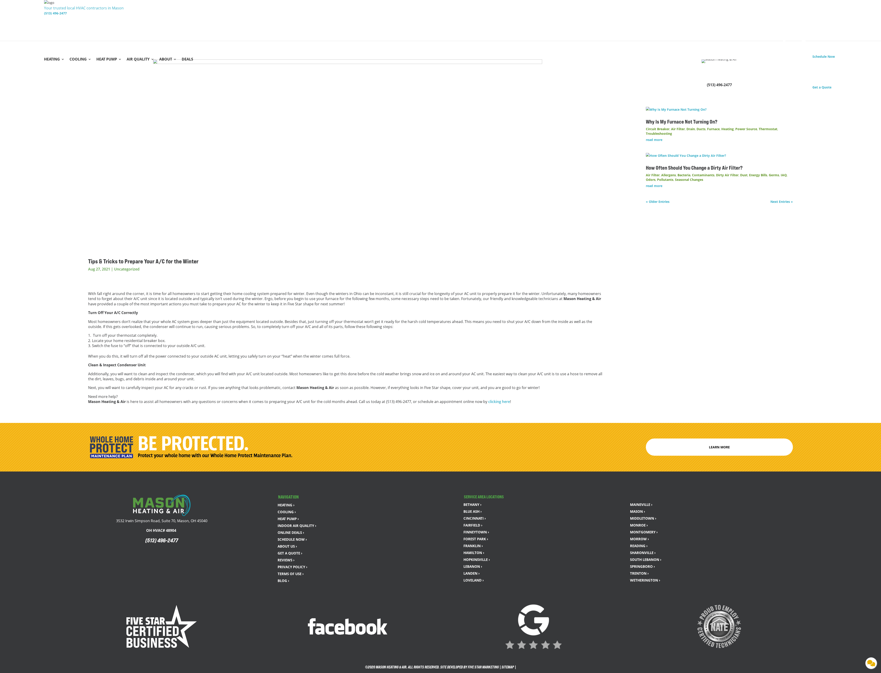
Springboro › (642, 566)
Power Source (746, 129)
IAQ (784, 175)
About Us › (287, 546)
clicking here (499, 401)
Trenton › (639, 573)
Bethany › (472, 504)
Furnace (713, 129)
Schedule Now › (292, 539)
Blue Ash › (472, 511)
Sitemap (508, 667)
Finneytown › (476, 532)
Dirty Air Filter (727, 175)
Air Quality (138, 60)
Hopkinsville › (476, 559)
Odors (650, 179)
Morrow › (639, 539)
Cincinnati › (474, 518)
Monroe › (639, 525)
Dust (743, 175)
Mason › (637, 511)
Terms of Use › (291, 573)
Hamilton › (473, 552)
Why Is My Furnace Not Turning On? (682, 122)
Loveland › (473, 580)
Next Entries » (781, 201)
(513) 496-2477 (55, 13)
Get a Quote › (290, 553)
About (165, 60)
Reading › (639, 545)
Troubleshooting (659, 133)
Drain (690, 129)
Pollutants (665, 179)
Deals (187, 60)
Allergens (668, 175)
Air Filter (678, 129)
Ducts (701, 129)
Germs (774, 175)
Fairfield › (472, 525)
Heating (52, 60)
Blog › (283, 580)
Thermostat (768, 129)
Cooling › (287, 512)
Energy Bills (758, 175)
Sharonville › (643, 552)
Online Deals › (291, 532)
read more (654, 140)
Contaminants (703, 175)
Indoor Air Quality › (297, 525)
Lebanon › (472, 566)
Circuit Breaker (657, 129)
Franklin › (473, 545)
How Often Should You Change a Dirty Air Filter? (695, 168)
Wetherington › (645, 580)
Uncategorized (126, 269)
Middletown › (643, 518)
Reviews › (286, 560)
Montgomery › (644, 532)
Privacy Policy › (292, 567)
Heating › (286, 505)
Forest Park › (475, 539)
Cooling (78, 60)
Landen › (471, 573)
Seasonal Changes (689, 179)
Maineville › (641, 504)
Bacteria (683, 175)
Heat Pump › (288, 518)
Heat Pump (106, 60)
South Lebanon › (645, 559)
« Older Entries (657, 201)
